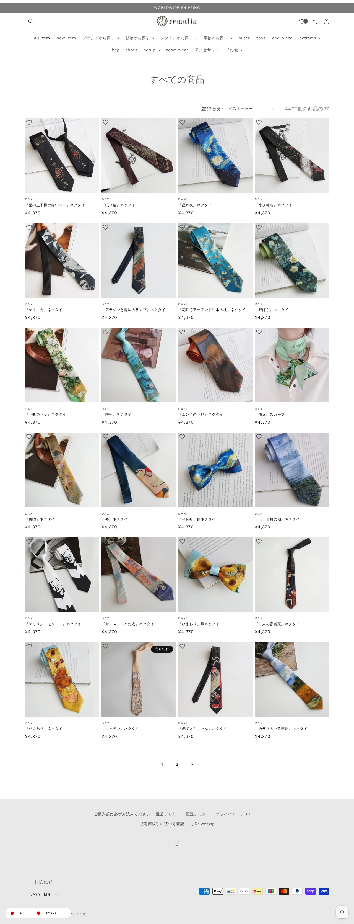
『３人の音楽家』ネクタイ (277, 624)
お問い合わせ (202, 824)
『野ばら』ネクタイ (271, 310)
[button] (31, 21)
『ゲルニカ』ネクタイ (44, 310)
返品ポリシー (168, 814)
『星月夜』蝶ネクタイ (197, 519)
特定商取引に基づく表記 (162, 824)
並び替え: (212, 109)
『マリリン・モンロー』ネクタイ (53, 624)
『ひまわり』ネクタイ (44, 729)
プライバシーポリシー (236, 814)
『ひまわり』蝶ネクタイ (199, 624)
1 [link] (162, 764)
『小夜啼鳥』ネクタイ (273, 205)
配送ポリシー (198, 814)
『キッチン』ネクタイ (120, 729)
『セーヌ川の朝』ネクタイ (277, 519)
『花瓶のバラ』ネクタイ (45, 414)
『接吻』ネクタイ (40, 519)
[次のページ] (192, 764)
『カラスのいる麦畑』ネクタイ (281, 729)
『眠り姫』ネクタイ (118, 205)
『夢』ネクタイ (114, 519)
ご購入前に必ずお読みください (122, 814)
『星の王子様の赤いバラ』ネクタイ (55, 205)
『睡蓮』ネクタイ (116, 414)
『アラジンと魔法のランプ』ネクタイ (133, 310)
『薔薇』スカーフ (270, 414)
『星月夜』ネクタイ (195, 205)
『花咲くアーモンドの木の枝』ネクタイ (212, 310)
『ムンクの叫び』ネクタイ (200, 414)
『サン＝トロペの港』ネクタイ (127, 624)
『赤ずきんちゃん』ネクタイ (202, 729)
